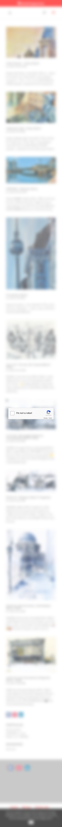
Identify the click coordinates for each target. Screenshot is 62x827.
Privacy (46, 418)
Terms (50, 418)
